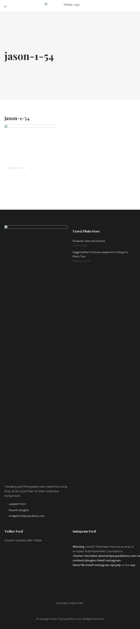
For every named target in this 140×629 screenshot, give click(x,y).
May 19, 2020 (15, 168)
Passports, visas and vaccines (89, 241)
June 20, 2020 (80, 245)
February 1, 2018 (81, 261)
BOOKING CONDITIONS (70, 603)
